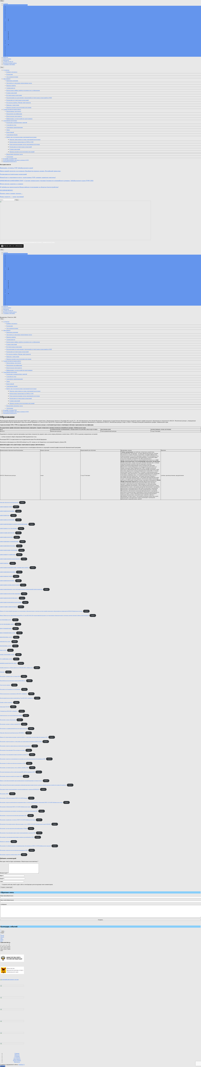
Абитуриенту (7, 78)
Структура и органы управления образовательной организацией (24, 7)
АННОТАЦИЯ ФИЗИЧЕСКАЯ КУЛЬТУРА (10, 558)
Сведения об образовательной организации (15, 5)
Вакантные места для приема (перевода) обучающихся (21, 27)
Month (2, 937)
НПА (7, 41)
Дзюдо (8, 130)
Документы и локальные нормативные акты (19, 83)
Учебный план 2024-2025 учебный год (9, 711)
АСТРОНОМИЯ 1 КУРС (5, 619)
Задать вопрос (7, 58)
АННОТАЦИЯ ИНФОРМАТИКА (7, 545)
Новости (5, 57)
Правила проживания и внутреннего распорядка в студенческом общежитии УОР (19, 811)
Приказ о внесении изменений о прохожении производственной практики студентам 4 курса (21, 780)
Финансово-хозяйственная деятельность (17, 17)
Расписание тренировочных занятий (16, 122)
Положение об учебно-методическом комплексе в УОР (12, 763)
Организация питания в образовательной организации (21, 24)
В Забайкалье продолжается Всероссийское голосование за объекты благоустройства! (29, 187)
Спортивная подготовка (10, 120)
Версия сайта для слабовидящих (13, 245)
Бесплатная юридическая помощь (16, 54)
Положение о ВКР (4, 793)
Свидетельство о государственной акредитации (11, 715)
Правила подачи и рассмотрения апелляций (21, 151)
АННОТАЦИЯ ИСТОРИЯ (6, 506)
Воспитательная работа (10, 63)
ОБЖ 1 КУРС (3, 650)
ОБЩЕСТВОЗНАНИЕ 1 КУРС (7, 654)
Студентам (6, 70)
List (1, 938)
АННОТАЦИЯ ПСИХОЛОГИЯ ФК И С (9, 598)
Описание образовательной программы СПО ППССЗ (12, 732)
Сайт (1, 881)
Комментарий (4, 873)
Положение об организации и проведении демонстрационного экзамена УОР (17, 832)
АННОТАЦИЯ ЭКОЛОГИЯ (6, 537)
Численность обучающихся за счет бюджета (10, 689)
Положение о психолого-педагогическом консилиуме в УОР (14, 850)
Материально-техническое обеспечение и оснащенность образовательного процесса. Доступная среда (35, 16)
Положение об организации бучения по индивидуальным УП (14, 754)
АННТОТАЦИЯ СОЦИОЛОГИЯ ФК (8, 606)
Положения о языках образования (8, 719)
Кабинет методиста (11, 72)
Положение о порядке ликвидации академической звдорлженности (15, 745)
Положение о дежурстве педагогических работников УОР (13, 815)
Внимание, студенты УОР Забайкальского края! (16, 168)
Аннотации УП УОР (4, 706)
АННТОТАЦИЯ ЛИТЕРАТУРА (7, 532)
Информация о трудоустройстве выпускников (19, 118)
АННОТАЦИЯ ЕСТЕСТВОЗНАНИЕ (8, 528)
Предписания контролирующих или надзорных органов (22, 47)
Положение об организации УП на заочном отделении (12, 750)
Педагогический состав (12, 15)
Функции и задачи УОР (10, 158)
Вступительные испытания (14, 95)
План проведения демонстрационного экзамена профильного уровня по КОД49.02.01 (19, 789)
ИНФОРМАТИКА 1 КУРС (6, 637)
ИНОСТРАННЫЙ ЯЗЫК (6, 628)
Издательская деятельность (14, 116)
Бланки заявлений (11, 93)
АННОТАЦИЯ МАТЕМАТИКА (7, 511)
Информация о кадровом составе (18, 32)
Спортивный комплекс (16, 44)
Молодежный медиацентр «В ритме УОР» (18, 53)
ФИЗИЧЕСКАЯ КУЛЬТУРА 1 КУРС (8, 663)
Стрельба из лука (11, 125)
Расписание (9, 74)
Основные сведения (12, 6)
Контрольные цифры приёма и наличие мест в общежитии (23, 90)
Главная (5, 3)
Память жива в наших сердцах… (11, 193)
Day (1, 941)
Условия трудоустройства (16, 37)
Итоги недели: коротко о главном (11, 184)
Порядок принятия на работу (17, 33)
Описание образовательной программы (9, 502)
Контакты (6, 60)
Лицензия (2, 672)
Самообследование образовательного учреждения (20, 51)
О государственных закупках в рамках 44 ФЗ (16, 160)
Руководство (10, 13)
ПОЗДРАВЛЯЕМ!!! (6, 190)
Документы (9, 9)
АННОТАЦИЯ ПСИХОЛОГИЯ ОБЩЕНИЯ (10, 593)
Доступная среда (11, 26)
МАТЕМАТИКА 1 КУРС (5, 645)
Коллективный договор (13, 49)
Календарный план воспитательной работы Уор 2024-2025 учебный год (16, 698)
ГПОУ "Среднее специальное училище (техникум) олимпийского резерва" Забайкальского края (27, 242)
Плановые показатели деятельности (19, 19)
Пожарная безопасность (10, 161)
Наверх (3, 1066)
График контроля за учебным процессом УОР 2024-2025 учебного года (16, 667)
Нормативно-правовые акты (14, 154)
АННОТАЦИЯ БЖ (4, 563)
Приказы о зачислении (12, 105)
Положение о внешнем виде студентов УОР (10, 676)
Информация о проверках (16, 20)
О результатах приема (5, 685)
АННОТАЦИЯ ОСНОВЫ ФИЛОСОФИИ (9, 585)
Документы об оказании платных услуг (17, 23)
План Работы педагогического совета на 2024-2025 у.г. (12, 680)
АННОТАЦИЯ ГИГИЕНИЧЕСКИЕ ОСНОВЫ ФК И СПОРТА (14, 567)
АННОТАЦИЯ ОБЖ (4, 515)
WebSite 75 (21, 1064)
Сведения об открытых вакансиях (19, 34)
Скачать (22, 502)
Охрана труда (10, 50)
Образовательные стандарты (14, 12)
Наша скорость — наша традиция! (12, 197)
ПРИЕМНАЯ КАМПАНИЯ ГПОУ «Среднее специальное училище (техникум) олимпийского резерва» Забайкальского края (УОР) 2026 (46, 180)
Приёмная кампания (12, 80)
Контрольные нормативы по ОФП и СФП (21, 142)
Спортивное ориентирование (14, 127)
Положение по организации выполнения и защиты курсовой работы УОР (17, 837)
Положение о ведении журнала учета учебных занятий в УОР (14, 767)
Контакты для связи (15, 39)
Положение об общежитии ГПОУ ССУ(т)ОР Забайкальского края (15, 806)
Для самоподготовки (12, 77)
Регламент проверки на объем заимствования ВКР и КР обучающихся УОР (17, 772)
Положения (9, 43)
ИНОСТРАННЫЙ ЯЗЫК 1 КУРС (7, 632)
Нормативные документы (13, 111)
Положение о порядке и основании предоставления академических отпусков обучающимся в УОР (22, 758)
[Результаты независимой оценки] (12, 986)
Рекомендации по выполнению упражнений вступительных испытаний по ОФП (29, 97)
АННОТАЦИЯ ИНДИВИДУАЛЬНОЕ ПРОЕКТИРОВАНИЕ (14, 524)
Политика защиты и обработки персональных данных (21, 56)
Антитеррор (9, 40)
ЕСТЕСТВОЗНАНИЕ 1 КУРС (7, 624)
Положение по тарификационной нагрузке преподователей (13, 728)
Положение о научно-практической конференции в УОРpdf (13, 828)
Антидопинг (9, 156)
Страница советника (9, 64)
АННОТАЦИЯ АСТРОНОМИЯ (7, 519)
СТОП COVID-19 (8, 61)
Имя (1, 875)
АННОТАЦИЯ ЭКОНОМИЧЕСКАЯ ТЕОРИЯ (10, 602)
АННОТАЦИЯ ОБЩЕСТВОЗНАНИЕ (8, 550)
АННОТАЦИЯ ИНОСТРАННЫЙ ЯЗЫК (9, 541)
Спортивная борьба (12, 134)
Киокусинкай (10, 132)
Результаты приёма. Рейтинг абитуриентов (18, 102)
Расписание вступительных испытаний (17, 100)
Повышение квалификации (14, 113)
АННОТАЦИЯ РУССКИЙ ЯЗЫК (7, 554)
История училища (11, 29)
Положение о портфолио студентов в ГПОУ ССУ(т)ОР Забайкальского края (17, 819)
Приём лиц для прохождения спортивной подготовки (21, 137)
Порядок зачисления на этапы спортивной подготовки (24, 139)
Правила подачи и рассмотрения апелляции (18, 107)
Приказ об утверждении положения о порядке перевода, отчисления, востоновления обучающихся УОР (24, 737)
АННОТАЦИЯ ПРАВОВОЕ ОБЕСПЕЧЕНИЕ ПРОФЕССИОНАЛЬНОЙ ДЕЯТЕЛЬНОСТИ (21, 589)
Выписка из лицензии (5, 841)
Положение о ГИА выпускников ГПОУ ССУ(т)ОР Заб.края (13, 798)
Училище (17, 1056)
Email (2, 878)
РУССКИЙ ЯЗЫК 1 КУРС (6, 658)
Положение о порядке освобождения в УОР (10, 854)
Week (1, 939)
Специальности (10, 88)
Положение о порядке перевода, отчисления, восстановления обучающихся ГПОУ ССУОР (21, 741)
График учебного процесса (6, 702)
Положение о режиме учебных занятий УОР (10, 724)
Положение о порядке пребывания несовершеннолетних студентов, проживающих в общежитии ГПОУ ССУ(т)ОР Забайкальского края (31, 802)
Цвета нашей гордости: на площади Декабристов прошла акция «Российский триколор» (30, 171)
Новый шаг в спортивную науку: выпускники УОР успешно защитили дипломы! (28, 177)
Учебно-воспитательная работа (12, 109)
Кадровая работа (11, 30)
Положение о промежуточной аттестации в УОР (11, 776)
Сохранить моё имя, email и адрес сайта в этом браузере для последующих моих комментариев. (27, 884)
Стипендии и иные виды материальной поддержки (20, 22)
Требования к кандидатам (16, 36)
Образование (10, 10)
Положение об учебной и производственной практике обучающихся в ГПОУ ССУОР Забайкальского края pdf (25, 845)
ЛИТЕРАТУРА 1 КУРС (5, 641)
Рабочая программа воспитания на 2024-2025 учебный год (13, 693)
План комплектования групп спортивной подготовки (24, 144)
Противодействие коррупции (14, 46)
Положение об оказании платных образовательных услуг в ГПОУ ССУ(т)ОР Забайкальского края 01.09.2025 (25, 824)
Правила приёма (11, 85)
